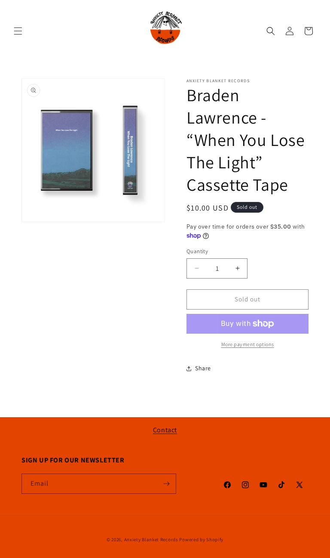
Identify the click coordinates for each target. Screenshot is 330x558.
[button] (18, 31)
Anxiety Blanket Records (151, 539)
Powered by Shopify (201, 539)
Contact (165, 429)
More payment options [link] (247, 344)
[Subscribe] (166, 484)
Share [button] (203, 368)
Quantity (197, 251)
